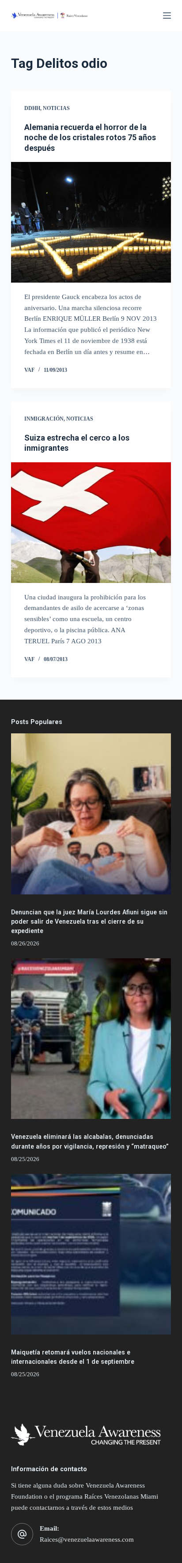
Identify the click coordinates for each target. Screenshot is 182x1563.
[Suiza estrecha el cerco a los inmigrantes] (91, 522)
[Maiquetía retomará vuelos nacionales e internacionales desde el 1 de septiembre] (91, 1254)
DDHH (32, 108)
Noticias (56, 108)
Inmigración (44, 419)
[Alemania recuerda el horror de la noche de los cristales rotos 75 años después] (91, 222)
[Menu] (167, 16)
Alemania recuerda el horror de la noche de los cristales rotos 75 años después (90, 137)
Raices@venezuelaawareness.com (87, 1539)
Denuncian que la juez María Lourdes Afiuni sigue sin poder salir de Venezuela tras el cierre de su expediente (89, 921)
